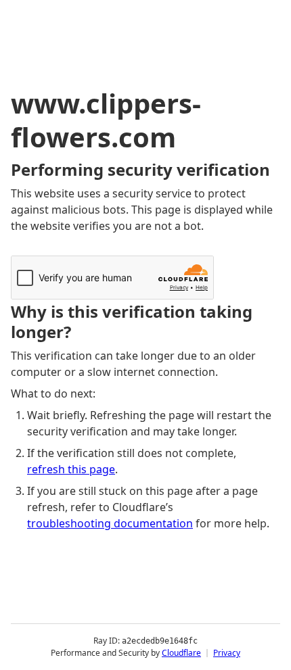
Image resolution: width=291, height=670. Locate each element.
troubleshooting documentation (110, 523)
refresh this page (71, 469)
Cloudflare (181, 653)
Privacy (226, 653)
